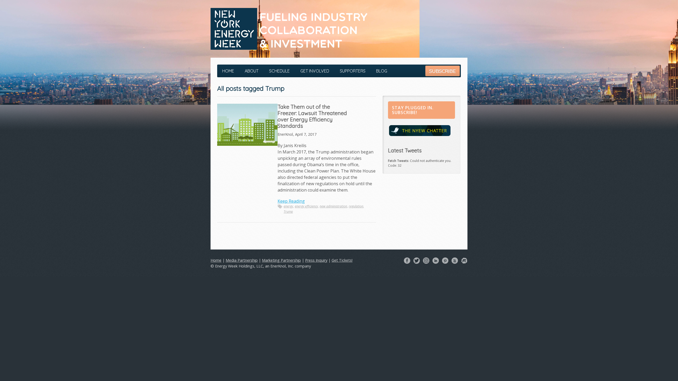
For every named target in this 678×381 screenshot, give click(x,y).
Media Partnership (242, 260)
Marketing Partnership (281, 260)
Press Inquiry (316, 260)
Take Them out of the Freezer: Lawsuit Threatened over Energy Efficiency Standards (312, 116)
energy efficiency (306, 206)
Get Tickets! (342, 260)
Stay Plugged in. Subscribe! (413, 110)
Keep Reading (291, 201)
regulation (356, 206)
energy (288, 206)
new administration (333, 206)
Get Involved (314, 71)
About (251, 71)
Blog (381, 71)
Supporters (352, 71)
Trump (288, 211)
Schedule (279, 71)
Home (228, 71)
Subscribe (442, 71)
